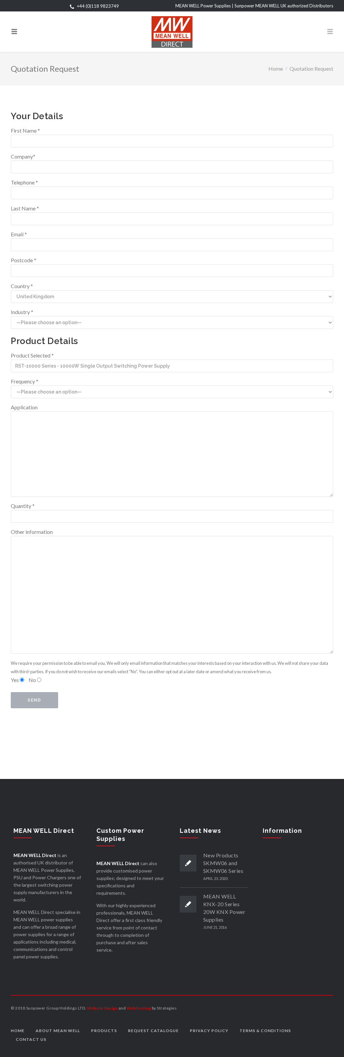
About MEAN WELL (58, 1030)
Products (104, 1030)
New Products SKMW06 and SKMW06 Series (223, 863)
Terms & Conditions (265, 1030)
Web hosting (139, 1008)
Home (275, 68)
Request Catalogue (153, 1030)
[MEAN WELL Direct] (172, 31)
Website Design (102, 1008)
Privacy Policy (209, 1030)
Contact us (31, 1039)
